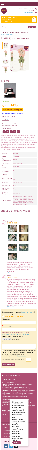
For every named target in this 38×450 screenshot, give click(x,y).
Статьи (4, 427)
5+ (18, 132)
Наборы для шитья (8, 379)
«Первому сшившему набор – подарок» (15, 334)
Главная (3, 32)
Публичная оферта (7, 404)
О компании (6, 430)
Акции (4, 414)
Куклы (24, 32)
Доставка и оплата (8, 433)
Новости (5, 421)
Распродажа (6, 418)
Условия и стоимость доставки (12, 113)
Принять (16, 442)
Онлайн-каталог (7, 436)
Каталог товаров (14, 32)
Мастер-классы (7, 424)
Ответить (11, 273)
